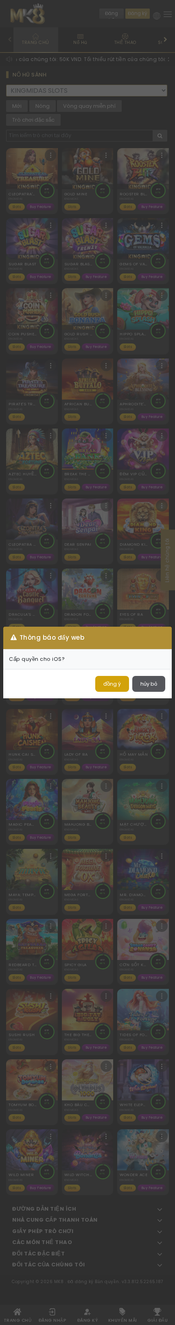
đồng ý (112, 683)
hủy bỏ (148, 683)
